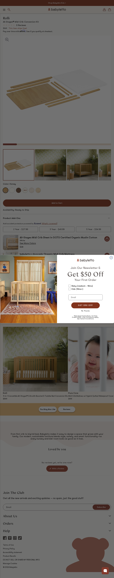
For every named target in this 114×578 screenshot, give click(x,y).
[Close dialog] (111, 257)
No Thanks (85, 311)
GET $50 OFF (85, 305)
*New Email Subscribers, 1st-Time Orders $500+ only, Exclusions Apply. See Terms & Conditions (85, 317)
